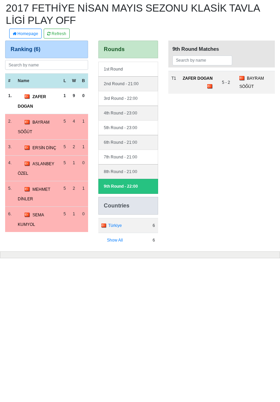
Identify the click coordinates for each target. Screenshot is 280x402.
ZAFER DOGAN (198, 78)
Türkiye (115, 225)
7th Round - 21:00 (120, 157)
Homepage (27, 33)
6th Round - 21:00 (120, 142)
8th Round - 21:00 (120, 171)
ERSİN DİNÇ (44, 147)
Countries (116, 205)
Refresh (58, 33)
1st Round (113, 69)
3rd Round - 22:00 (121, 98)
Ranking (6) (25, 49)
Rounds (114, 49)
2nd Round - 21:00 (121, 83)
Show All (115, 240)
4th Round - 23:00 (120, 113)
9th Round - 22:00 (121, 186)
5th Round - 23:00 (120, 127)
